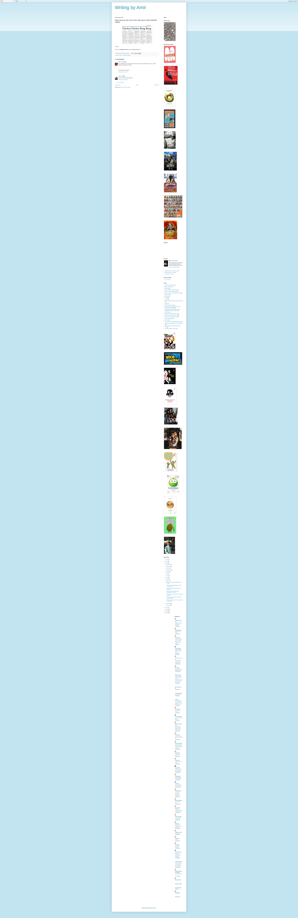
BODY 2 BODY (168, 286)
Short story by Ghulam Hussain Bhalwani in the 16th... (172, 592)
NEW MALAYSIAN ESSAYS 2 (171, 315)
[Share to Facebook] (139, 53)
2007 (166, 612)
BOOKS (166, 288)
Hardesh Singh (178, 883)
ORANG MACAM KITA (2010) (171, 316)
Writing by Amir (130, 7)
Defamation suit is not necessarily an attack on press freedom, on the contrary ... (178, 641)
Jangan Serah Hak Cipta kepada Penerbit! (178, 624)
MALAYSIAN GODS (169, 305)
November (168, 566)
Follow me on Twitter (169, 274)
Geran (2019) (177, 694)
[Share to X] (137, 53)
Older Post (156, 85)
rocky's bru (177, 637)
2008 (166, 611)
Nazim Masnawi (178, 743)
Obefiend (177, 823)
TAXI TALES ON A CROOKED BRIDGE (173, 321)
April (167, 579)
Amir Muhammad (174, 260)
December (168, 564)
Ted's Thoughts (178, 716)
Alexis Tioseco (178, 852)
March (167, 580)
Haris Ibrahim (178, 648)
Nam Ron (177, 844)
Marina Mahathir (178, 800)
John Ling (120, 76)
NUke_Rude (121, 61)
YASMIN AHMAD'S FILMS (170, 328)
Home (137, 85)
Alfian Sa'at (177, 896)
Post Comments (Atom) (125, 87)
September (168, 570)
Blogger (154, 908)
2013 (166, 559)
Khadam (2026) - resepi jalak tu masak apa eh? (178, 661)
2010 (166, 607)
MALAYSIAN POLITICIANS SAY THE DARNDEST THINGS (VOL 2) (172, 310)
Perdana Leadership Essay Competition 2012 (178, 810)
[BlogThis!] (136, 53)
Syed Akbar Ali (178, 630)
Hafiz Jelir (177, 838)
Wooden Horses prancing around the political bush (178, 770)
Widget (169, 279)
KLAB (166, 303)
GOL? (166, 299)
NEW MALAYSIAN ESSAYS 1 (171, 313)
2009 (166, 609)
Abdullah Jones (178, 832)
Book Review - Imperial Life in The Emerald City (178, 826)
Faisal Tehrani (178, 879)
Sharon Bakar (178, 790)
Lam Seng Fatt (178, 816)
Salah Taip (177, 753)
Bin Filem (177, 667)
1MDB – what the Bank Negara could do (178, 737)
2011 (166, 562)
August (167, 571)
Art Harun (177, 734)
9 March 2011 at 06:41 (123, 79)
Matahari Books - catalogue (170, 272)
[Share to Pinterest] (140, 53)
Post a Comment (120, 82)
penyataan (177, 833)
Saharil (176, 699)
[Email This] (134, 53)
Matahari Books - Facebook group (172, 270)
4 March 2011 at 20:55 (123, 72)
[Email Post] (132, 53)
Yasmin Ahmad (178, 861)
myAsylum (177, 767)
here (140, 49)
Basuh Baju (177, 808)
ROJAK (166, 320)
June (167, 575)
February (168, 603)
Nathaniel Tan (178, 675)
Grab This (166, 279)
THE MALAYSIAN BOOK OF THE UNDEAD (174, 323)
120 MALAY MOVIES (169, 285)
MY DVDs (167, 312)
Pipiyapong (177, 892)
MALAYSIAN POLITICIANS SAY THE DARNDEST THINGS (172, 307)
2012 (166, 561)
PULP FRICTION (168, 318)
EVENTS (167, 294)
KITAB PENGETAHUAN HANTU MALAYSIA (174, 301)
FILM (166, 297)
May (167, 577)
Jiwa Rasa (177, 760)
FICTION (167, 296)
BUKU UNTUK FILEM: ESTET (171, 289)
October (168, 568)
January (168, 605)
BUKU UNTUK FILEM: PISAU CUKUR (173, 293)
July (167, 573)
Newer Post (117, 85)
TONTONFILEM (178, 693)
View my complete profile (174, 267)
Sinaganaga (177, 776)
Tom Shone (177, 709)
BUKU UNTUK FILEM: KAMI (171, 291)
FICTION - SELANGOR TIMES (124, 55)
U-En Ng (177, 783)
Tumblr (176, 839)
